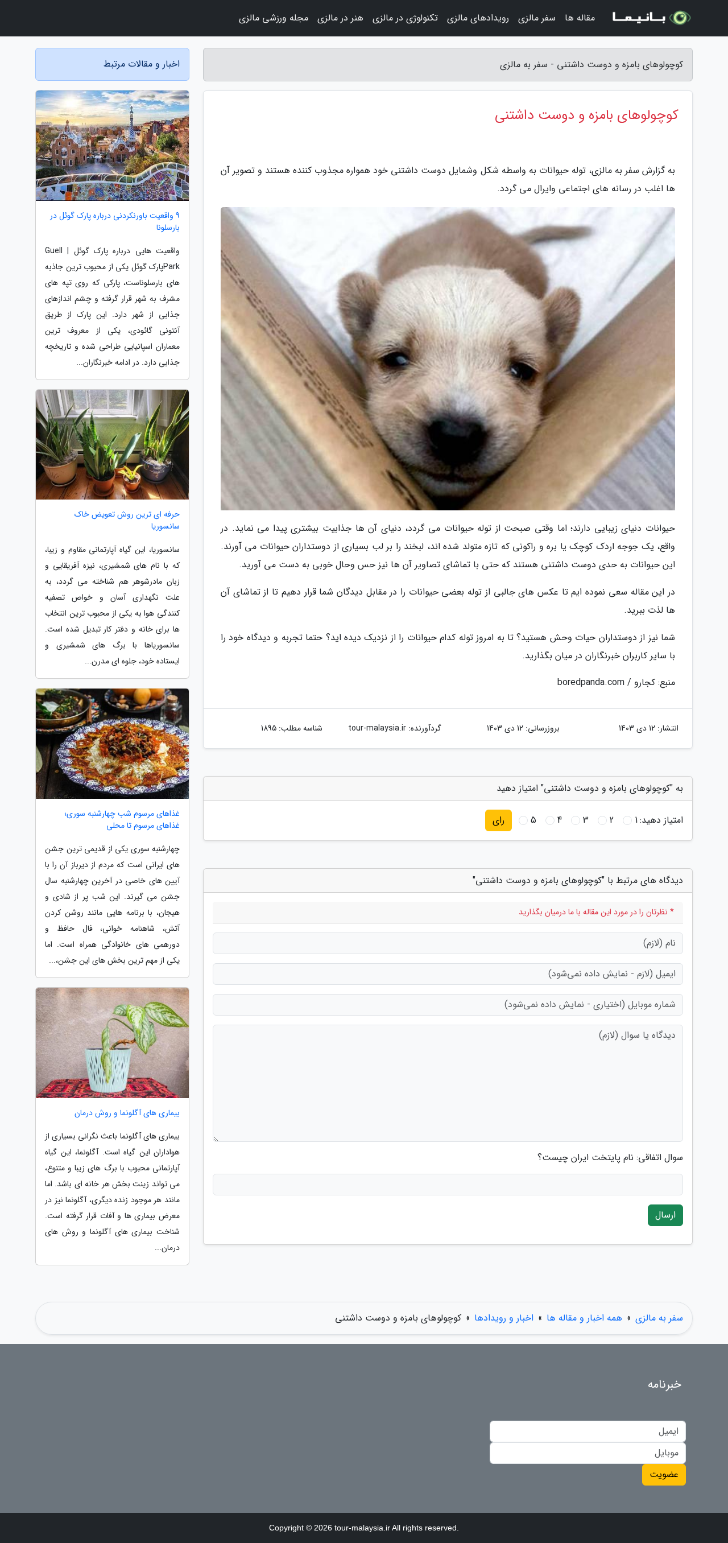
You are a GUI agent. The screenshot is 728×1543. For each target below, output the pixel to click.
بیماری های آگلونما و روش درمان (127, 1113)
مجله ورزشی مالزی (273, 18)
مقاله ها (580, 18)
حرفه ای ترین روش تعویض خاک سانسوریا (127, 521)
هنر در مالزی (340, 18)
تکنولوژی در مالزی (405, 18)
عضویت (664, 1474)
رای (498, 820)
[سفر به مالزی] (651, 18)
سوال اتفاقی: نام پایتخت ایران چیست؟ (610, 1158)
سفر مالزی (537, 18)
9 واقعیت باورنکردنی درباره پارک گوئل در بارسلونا (115, 222)
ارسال (665, 1215)
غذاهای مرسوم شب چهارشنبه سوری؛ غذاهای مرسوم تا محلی (122, 820)
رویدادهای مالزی (478, 18)
